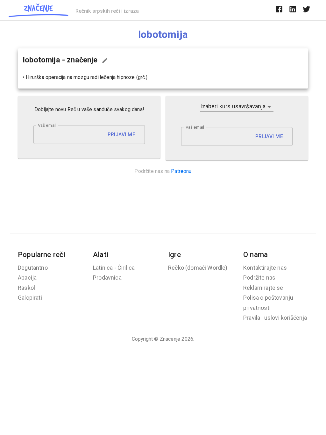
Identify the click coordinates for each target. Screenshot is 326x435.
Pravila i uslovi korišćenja (275, 317)
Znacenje (170, 339)
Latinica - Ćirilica (114, 267)
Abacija (27, 277)
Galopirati (30, 297)
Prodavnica (107, 277)
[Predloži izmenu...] (105, 60)
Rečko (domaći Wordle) (198, 267)
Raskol (26, 287)
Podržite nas (259, 277)
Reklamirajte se (263, 287)
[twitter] (306, 10)
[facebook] (279, 10)
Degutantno (33, 267)
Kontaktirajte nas (265, 267)
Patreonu (181, 171)
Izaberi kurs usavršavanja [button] (233, 106)
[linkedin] (292, 10)
